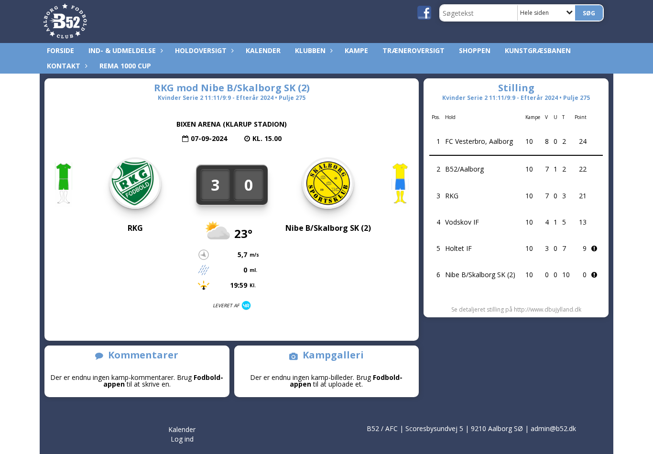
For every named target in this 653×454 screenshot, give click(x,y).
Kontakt (63, 65)
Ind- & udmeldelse (122, 50)
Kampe (356, 50)
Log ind (182, 438)
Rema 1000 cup (125, 65)
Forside (60, 50)
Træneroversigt (413, 50)
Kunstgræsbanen (538, 50)
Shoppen (474, 50)
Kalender (263, 50)
